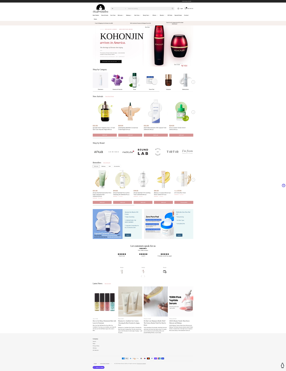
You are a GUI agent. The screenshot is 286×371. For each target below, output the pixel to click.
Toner (134, 89)
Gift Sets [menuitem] (170, 15)
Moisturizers (185, 89)
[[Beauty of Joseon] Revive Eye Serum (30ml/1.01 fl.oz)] (163, 179)
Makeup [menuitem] (128, 15)
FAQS (94, 343)
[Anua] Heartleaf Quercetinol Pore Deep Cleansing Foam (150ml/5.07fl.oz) (102, 194)
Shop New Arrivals (109, 96)
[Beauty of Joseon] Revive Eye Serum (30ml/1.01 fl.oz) (162, 193)
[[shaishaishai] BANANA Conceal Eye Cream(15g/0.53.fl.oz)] (130, 111)
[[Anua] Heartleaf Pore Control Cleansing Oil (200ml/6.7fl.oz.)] (122, 179)
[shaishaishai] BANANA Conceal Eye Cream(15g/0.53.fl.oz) (128, 128)
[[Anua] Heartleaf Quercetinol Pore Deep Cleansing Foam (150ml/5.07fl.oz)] (102, 179)
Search (94, 341)
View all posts (108, 283)
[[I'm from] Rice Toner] (183, 179)
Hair (110, 166)
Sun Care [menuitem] (112, 15)
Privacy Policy (96, 345)
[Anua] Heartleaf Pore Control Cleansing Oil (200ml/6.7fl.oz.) (121, 193)
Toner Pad (151, 89)
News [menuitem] (95, 19)
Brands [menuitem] (162, 15)
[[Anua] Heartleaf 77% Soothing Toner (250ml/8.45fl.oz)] (143, 179)
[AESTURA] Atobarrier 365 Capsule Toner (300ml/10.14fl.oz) (155, 128)
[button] (142, 276)
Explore (128, 235)
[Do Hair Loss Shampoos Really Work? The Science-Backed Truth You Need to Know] (156, 301)
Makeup (103, 166)
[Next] (193, 82)
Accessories (117, 166)
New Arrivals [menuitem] (104, 15)
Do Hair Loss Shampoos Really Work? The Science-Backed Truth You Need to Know (155, 323)
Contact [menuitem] (186, 15)
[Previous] (92, 82)
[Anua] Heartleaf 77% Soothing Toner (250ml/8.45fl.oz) (142, 193)
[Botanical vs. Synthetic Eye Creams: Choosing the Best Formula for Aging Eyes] (130, 301)
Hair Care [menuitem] (136, 15)
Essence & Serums (117, 89)
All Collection (96, 350)
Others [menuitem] (154, 15)
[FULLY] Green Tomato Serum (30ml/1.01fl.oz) (177, 128)
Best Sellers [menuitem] (96, 15)
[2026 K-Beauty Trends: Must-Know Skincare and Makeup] (181, 301)
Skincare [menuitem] (120, 15)
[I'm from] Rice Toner (180, 192)
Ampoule (168, 89)
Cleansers (100, 89)
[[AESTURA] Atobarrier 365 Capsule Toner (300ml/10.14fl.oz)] (156, 111)
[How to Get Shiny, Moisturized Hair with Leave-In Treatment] (105, 301)
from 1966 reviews (143, 250)
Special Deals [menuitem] (178, 15)
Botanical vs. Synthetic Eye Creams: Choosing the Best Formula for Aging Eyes (128, 323)
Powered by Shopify (141, 363)
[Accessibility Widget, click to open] (283, 185)
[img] (143, 248)
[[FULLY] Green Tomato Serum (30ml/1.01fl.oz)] (181, 111)
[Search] (172, 8)
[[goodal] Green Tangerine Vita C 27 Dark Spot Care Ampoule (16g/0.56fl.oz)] (105, 111)
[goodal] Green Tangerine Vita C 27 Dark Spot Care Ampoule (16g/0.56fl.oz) (104, 128)
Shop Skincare (106, 162)
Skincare (96, 166)
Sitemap (95, 348)
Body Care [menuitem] (146, 15)
